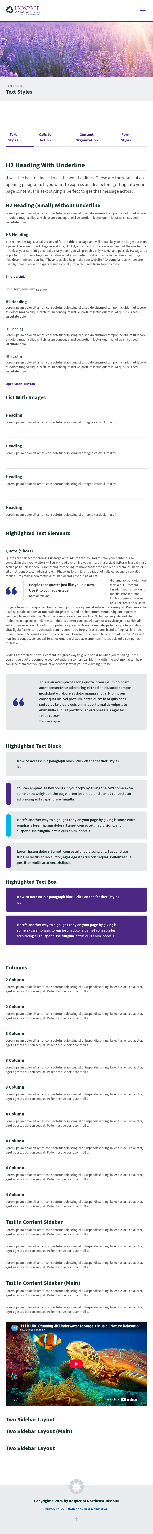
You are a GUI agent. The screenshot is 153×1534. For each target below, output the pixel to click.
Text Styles (13, 137)
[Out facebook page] (76, 1520)
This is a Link (15, 276)
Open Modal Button (20, 384)
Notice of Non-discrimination (88, 1509)
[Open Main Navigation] (142, 10)
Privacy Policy (54, 1509)
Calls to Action (45, 137)
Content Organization (87, 137)
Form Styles (126, 137)
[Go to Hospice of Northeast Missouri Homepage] (23, 10)
